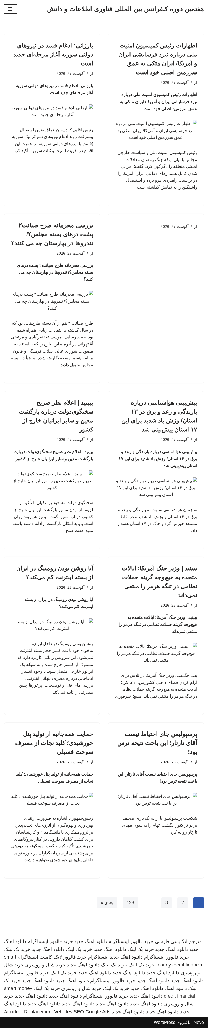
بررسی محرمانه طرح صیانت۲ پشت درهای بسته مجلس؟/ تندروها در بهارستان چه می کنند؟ (52, 234)
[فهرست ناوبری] (10, 9)
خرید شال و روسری (45, 965)
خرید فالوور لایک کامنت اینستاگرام (52, 957)
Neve (199, 1022)
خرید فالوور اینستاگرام (131, 941)
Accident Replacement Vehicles (38, 1011)
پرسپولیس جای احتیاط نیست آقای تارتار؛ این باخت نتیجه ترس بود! (157, 743)
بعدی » (107, 902)
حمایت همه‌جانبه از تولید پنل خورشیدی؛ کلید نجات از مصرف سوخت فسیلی (54, 743)
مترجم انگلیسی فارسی (178, 941)
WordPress (164, 1022)
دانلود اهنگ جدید (90, 941)
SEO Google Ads (92, 1011)
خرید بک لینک (141, 949)
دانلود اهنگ (176, 988)
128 (130, 902)
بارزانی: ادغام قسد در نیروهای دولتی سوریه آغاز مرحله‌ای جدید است (53, 54)
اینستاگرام (98, 957)
